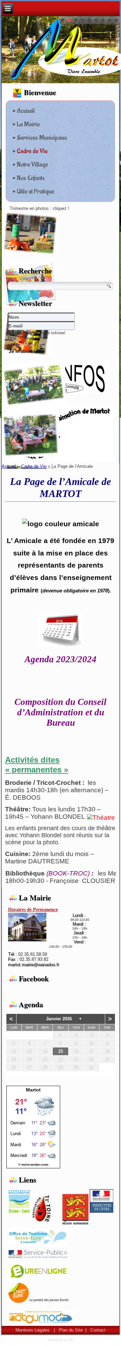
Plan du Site (71, 1330)
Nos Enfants (31, 178)
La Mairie (28, 124)
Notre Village (32, 165)
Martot (33, 1089)
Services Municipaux (42, 138)
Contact (98, 1330)
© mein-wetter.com (33, 1164)
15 (60, 1051)
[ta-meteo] (33, 1159)
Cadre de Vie (32, 151)
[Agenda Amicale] (59, 645)
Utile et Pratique (35, 191)
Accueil (26, 111)
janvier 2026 (59, 1018)
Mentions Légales (32, 1330)
